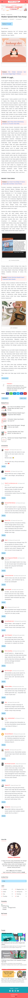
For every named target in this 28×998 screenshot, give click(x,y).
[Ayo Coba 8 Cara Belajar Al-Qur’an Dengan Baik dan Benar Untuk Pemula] (3, 408)
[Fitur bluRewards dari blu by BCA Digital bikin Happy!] (14, 941)
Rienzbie (7, 749)
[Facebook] (7, 393)
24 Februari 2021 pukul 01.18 (17, 589)
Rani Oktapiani (8, 635)
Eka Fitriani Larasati (10, 763)
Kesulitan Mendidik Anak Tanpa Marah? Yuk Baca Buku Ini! (16, 432)
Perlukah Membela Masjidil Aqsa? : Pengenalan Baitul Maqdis (16, 413)
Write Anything (8, 651)
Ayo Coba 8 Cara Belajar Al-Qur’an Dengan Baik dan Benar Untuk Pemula (16, 408)
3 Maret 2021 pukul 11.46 (15, 785)
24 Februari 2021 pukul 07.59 (18, 651)
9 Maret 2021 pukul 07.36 (16, 806)
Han (6, 607)
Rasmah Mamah (9, 734)
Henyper (7, 449)
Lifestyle (5, 889)
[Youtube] (18, 991)
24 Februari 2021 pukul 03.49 (13, 607)
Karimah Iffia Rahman (10, 503)
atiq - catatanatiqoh (10, 718)
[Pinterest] (25, 393)
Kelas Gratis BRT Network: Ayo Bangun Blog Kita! (14, 979)
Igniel (16, 996)
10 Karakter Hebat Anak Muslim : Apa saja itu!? (16, 419)
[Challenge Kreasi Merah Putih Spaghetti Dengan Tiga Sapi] (14, 958)
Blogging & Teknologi (21, 889)
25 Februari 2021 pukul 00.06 (19, 733)
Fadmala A (9, 383)
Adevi (6, 540)
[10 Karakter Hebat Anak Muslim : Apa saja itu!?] (3, 420)
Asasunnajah (8, 589)
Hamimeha (7, 471)
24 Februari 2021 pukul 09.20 (18, 670)
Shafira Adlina (8, 686)
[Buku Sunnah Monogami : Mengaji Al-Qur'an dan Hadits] (3, 427)
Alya (6, 702)
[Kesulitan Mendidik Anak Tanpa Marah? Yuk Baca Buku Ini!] (3, 433)
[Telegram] (14, 393)
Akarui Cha (7, 520)
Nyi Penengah (8, 670)
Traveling (5, 896)
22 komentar (19, 19)
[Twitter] (11, 393)
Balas (3, 466)
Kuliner (4, 891)
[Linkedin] (21, 393)
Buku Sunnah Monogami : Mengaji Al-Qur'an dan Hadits (16, 426)
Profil (18, 896)
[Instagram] (15, 991)
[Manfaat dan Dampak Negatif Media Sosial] (3, 439)
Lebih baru (5, 398)
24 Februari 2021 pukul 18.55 (13, 702)
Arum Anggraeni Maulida (11, 558)
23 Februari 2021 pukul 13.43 (15, 449)
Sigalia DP (7, 785)
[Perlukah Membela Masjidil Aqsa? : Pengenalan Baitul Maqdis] (3, 414)
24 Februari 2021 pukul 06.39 (18, 635)
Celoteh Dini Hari (9, 575)
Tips (4, 894)
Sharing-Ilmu (5, 378)
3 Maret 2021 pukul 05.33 (21, 763)
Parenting (19, 894)
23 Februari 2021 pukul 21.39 (16, 520)
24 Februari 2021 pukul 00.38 (19, 575)
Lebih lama (23, 398)
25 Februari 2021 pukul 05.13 (15, 749)
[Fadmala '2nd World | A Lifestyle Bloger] (14, 1)
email (23, 872)
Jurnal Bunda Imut (9, 621)
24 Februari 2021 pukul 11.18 (18, 686)
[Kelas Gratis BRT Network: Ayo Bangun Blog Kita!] (14, 977)
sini (11, 870)
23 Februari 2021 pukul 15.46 (16, 471)
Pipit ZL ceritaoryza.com (11, 483)
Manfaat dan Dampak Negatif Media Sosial (17, 438)
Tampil (9, 24)
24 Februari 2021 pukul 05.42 (20, 621)
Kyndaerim (7, 807)
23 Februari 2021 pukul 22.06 (14, 540)
